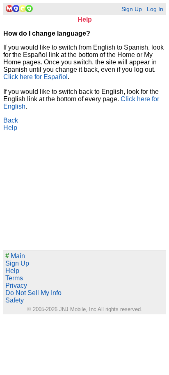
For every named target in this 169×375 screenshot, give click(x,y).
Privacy (16, 285)
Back (10, 120)
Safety (14, 300)
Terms (14, 278)
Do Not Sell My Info (33, 292)
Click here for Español (35, 76)
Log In (155, 9)
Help (10, 127)
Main (15, 255)
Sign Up (131, 9)
